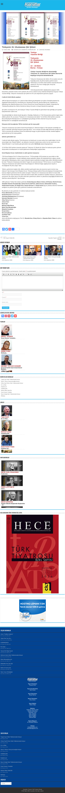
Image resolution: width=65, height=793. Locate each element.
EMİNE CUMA (5, 351)
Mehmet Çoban (6, 432)
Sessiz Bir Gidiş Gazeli (7, 651)
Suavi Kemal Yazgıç (7, 446)
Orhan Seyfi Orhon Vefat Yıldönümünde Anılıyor (29, 257)
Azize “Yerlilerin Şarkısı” (7, 634)
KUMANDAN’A (5, 642)
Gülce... (3, 488)
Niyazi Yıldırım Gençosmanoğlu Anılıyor (11, 749)
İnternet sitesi (5, 302)
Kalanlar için (4, 758)
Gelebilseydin (4, 753)
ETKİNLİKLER (32, 49)
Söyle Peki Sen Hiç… (6, 638)
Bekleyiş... (4, 353)
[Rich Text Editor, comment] (32, 282)
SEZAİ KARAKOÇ (7, 502)
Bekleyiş (3, 774)
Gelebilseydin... (5, 433)
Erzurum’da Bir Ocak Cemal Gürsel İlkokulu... (11, 368)
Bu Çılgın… (4, 646)
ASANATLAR (17, 49)
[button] (4, 274)
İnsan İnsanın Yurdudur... (8, 338)
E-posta (4, 297)
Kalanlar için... (5, 448)
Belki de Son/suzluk (6, 667)
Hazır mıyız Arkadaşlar (7, 672)
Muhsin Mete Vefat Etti (6, 770)
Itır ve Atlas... (5, 418)
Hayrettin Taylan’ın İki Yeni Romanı (55, 238)
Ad (3, 292)
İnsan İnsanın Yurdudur (7, 766)
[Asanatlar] (32, 5)
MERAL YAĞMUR (7, 336)
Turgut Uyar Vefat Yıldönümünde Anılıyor (11, 737)
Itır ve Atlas (3, 745)
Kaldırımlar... (4, 474)
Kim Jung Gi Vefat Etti (8, 237)
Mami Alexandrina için (6, 659)
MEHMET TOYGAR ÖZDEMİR (11, 366)
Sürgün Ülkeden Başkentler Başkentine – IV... (13, 504)
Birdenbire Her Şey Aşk (7, 663)
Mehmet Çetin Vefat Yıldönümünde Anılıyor (12, 655)
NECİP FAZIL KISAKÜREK (10, 472)
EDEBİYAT (24, 49)
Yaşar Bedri (5, 417)
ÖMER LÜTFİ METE (7, 487)
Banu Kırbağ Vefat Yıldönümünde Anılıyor (11, 762)
